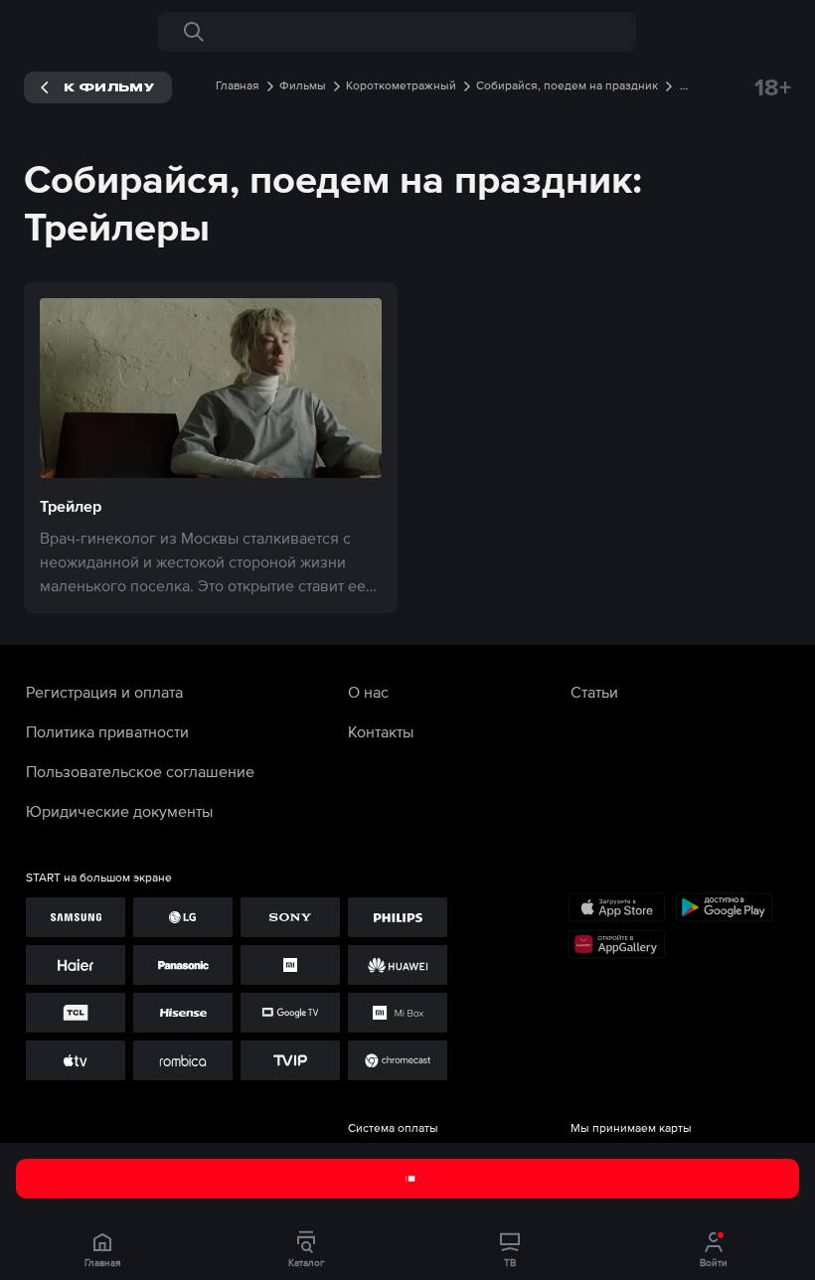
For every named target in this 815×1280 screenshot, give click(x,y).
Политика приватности (107, 731)
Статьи (594, 692)
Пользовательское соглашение (140, 771)
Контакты (380, 731)
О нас (368, 692)
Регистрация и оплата (104, 692)
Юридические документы (119, 811)
